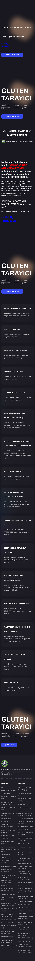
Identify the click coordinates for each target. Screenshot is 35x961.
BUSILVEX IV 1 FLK (23, 843)
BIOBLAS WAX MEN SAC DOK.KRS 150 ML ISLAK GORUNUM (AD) (25, 866)
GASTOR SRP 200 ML (8, 894)
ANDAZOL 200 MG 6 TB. (8, 866)
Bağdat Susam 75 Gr (24, 804)
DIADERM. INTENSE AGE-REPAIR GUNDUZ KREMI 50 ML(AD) (25, 821)
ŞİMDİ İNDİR (9, 745)
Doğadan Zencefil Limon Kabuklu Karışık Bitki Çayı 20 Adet (25, 891)
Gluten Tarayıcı (13, 141)
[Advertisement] (17, 6)
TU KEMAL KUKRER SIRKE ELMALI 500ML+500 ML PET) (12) (25, 936)
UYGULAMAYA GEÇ (12, 55)
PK (2, 787)
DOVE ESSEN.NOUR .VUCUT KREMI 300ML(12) (7, 883)
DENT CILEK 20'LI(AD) (8, 937)
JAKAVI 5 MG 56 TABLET (25, 941)
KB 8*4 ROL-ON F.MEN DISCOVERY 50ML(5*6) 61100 (8, 849)
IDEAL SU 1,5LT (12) (24, 907)
